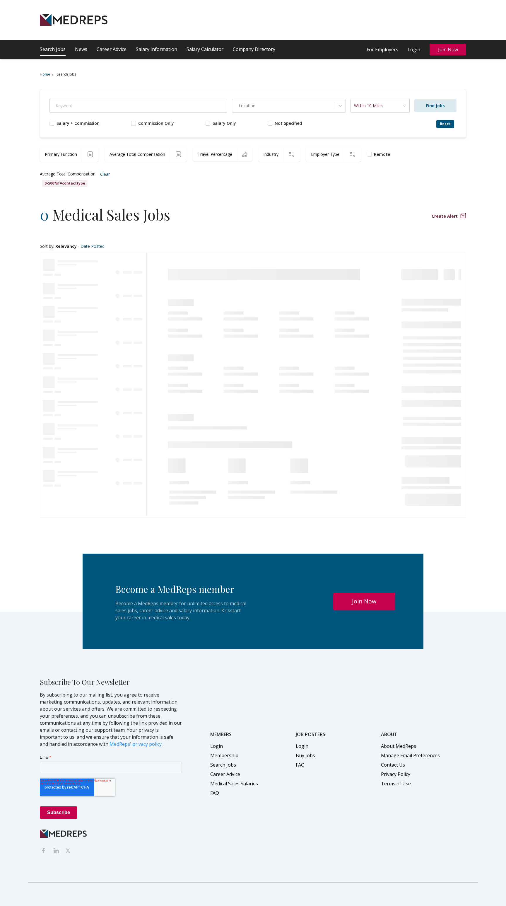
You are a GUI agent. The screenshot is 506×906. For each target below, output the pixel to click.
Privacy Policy (395, 774)
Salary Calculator (205, 49)
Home (46, 74)
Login (414, 49)
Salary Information (156, 49)
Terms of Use (396, 783)
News (81, 49)
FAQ (214, 793)
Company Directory (254, 49)
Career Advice (111, 49)
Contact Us (393, 765)
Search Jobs (53, 49)
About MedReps (398, 746)
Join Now (448, 49)
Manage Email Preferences (410, 755)
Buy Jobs (305, 755)
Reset (445, 123)
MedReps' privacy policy (136, 744)
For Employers (382, 49)
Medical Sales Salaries (234, 783)
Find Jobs (435, 105)
